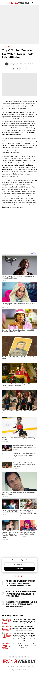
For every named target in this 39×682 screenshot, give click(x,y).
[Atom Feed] (25, 656)
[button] (15, 69)
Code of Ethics (23, 667)
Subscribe (19, 568)
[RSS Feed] (28, 656)
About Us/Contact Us (13, 667)
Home (5, 667)
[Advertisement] (19, 24)
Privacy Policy (31, 667)
